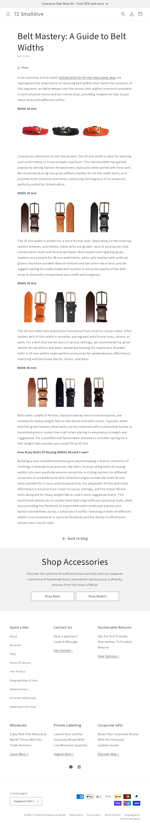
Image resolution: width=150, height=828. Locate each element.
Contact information (130, 818)
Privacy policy (94, 815)
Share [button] (25, 67)
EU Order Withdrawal (23, 698)
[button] (8, 14)
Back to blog (78, 538)
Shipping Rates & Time (23, 680)
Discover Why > (108, 754)
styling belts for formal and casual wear (87, 77)
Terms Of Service (20, 662)
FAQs (13, 654)
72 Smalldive (39, 815)
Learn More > (19, 754)
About (13, 636)
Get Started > (63, 650)
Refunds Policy (19, 689)
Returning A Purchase (23, 706)
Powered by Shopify (56, 815)
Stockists (15, 645)
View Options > (108, 656)
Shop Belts (52, 596)
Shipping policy (132, 815)
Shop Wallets (97, 596)
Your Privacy (17, 671)
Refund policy (76, 815)
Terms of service (113, 815)
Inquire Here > (64, 754)
